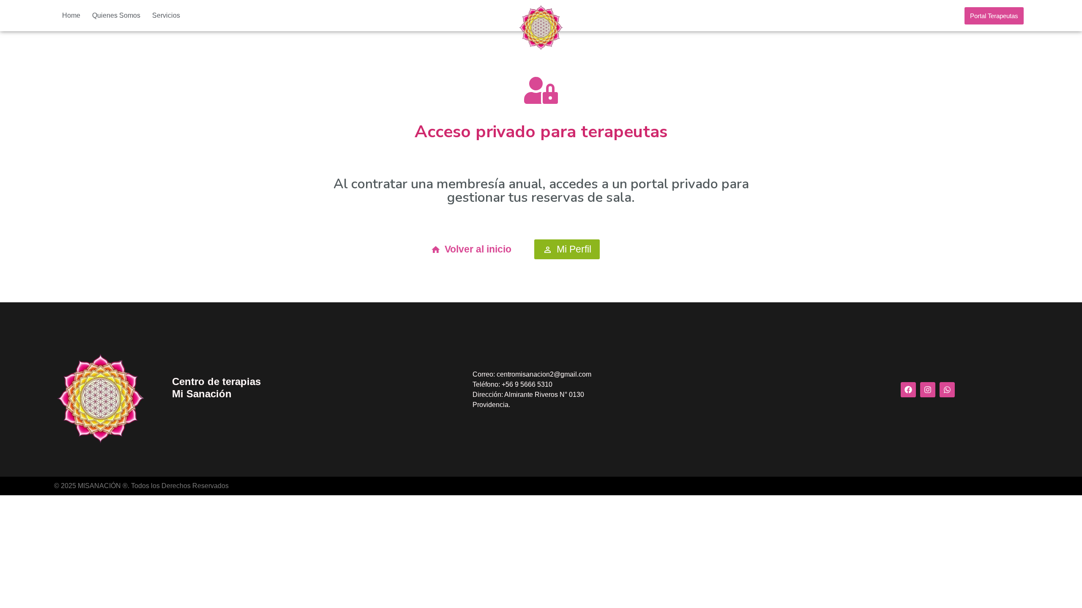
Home (71, 15)
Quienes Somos (116, 15)
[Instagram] (927, 389)
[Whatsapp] (947, 389)
